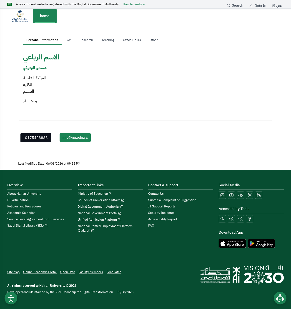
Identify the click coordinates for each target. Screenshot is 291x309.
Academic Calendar (21, 212)
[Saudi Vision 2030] (264, 275)
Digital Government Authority (99, 206)
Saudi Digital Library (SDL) (26, 225)
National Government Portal (98, 213)
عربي (278, 5)
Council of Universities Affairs (99, 200)
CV (69, 40)
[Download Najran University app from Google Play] (261, 243)
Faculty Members (91, 272)
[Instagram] (222, 195)
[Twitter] (249, 195)
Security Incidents (161, 212)
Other (154, 40)
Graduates (114, 272)
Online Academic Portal (40, 272)
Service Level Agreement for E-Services (35, 219)
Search (237, 5)
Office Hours (132, 40)
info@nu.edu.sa (75, 137)
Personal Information (42, 40)
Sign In (260, 5)
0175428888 (36, 137)
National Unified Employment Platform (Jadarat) (105, 228)
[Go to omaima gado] (20, 16)
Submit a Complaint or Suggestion (172, 200)
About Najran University (24, 193)
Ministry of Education (93, 193)
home (44, 16)
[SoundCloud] (240, 195)
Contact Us (156, 193)
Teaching (108, 40)
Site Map (13, 272)
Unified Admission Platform (98, 219)
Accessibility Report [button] (162, 219)
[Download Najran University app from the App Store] (232, 243)
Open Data (67, 272)
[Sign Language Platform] (249, 219)
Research (86, 40)
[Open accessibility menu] (11, 298)
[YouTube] (231, 195)
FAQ (151, 225)
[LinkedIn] (258, 195)
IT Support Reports (162, 206)
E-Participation (18, 200)
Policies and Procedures (24, 206)
